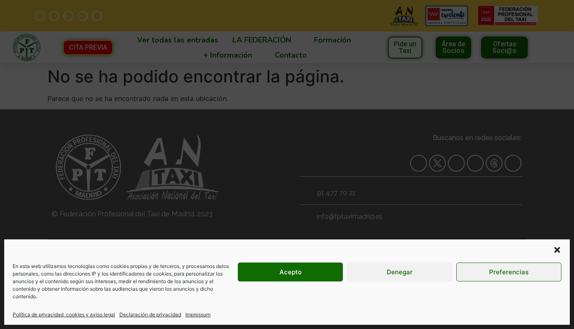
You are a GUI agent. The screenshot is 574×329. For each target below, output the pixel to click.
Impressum (198, 314)
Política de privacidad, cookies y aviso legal (64, 314)
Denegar (400, 272)
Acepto (290, 272)
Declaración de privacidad (150, 314)
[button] (557, 250)
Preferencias (509, 272)
